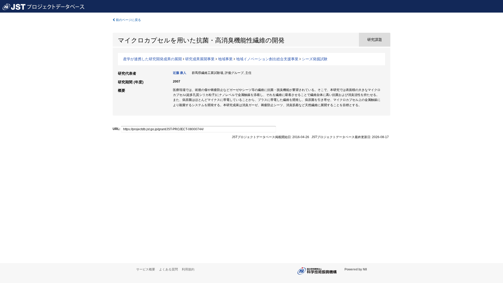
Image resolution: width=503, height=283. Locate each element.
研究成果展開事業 (200, 59)
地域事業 (225, 59)
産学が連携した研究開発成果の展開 (152, 59)
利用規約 (188, 269)
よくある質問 (168, 269)
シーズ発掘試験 (314, 59)
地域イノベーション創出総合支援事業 (267, 59)
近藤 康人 (179, 73)
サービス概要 (145, 269)
